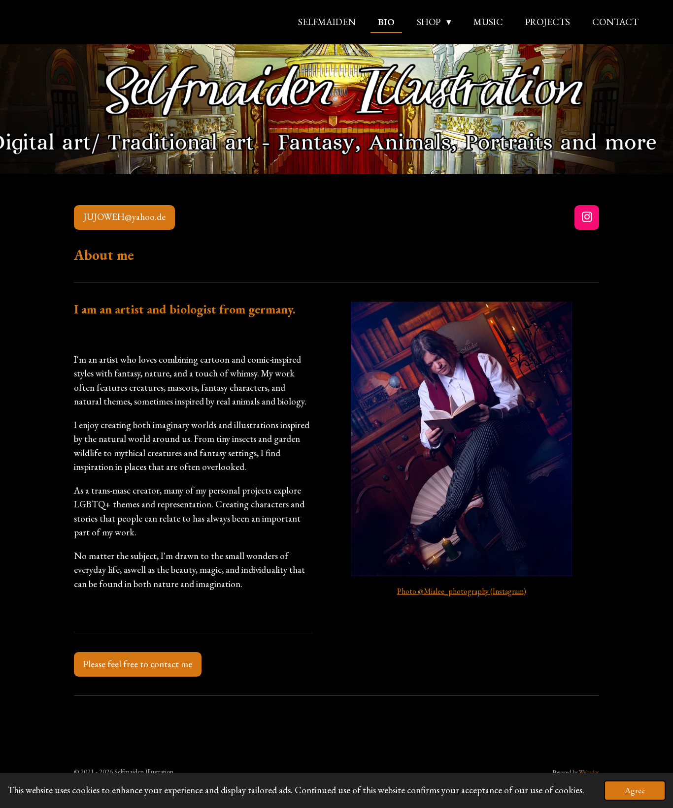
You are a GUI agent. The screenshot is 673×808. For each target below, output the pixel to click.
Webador (589, 772)
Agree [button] (635, 790)
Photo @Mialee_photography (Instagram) (461, 591)
